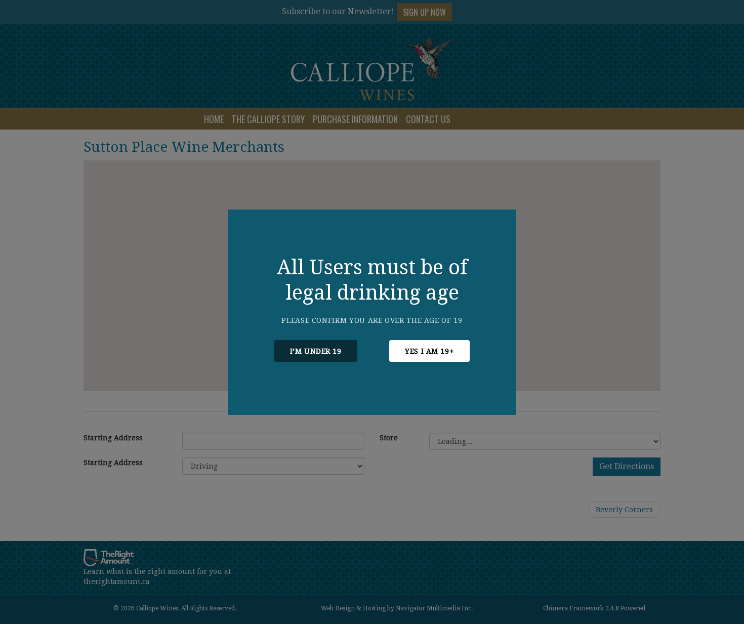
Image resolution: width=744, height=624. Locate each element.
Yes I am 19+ (429, 351)
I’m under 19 (316, 351)
